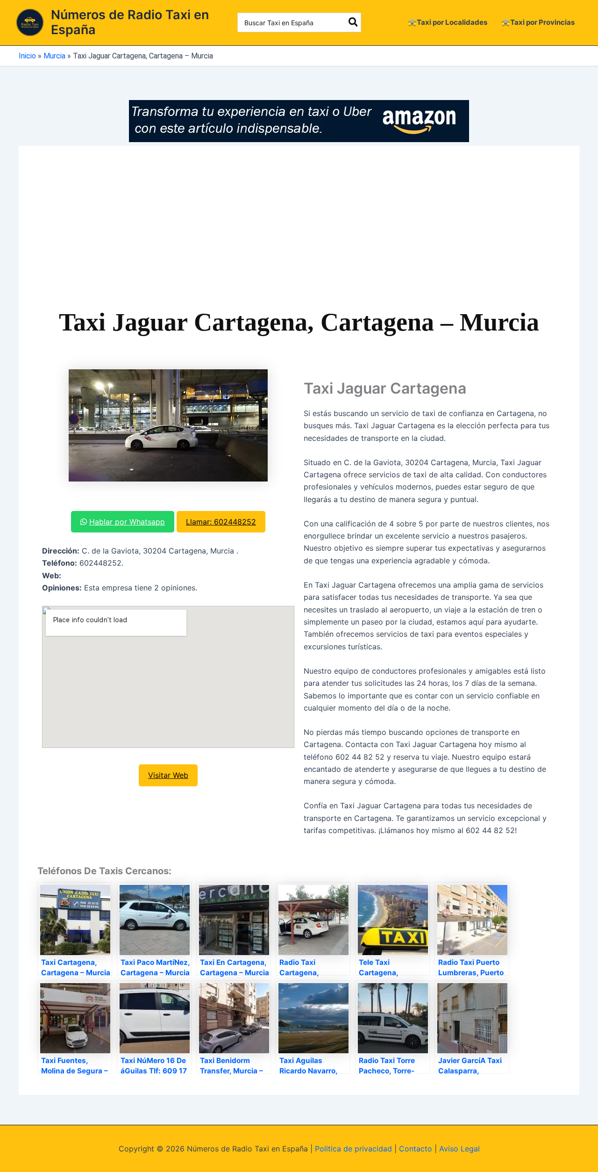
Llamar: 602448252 (221, 521)
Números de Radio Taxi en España (130, 22)
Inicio (27, 55)
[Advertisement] (299, 234)
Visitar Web (168, 775)
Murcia (54, 55)
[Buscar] (354, 22)
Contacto (415, 1148)
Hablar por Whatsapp (127, 521)
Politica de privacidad (353, 1148)
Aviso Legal (459, 1148)
